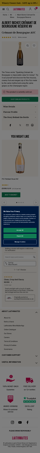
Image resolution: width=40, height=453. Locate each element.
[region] (20, 226)
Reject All (20, 236)
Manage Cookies (20, 242)
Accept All (20, 230)
